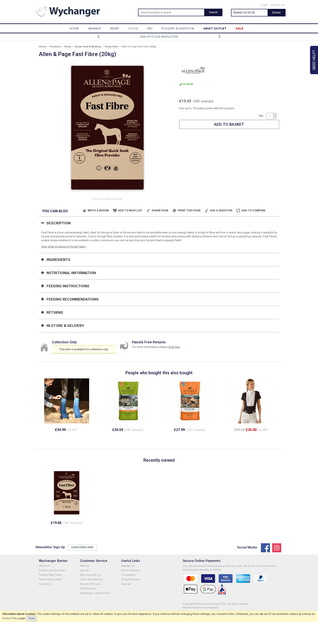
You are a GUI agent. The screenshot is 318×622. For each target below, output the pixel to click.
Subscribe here (82, 547)
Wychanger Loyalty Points (95, 593)
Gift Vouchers (88, 588)
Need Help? (314, 60)
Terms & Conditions (91, 579)
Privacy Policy (10, 618)
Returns (55, 312)
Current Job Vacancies (52, 570)
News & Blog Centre (50, 579)
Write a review (98, 210)
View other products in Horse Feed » (63, 246)
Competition (128, 574)
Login (264, 4)
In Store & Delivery (65, 325)
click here (174, 347)
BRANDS (94, 28)
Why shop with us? (90, 574)
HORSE (133, 28)
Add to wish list (130, 210)
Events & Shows (130, 570)
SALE (239, 28)
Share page (160, 210)
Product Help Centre (50, 574)
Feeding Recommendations (73, 299)
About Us (44, 565)
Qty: (261, 115)
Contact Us (277, 4)
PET (150, 28)
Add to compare (253, 210)
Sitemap (126, 583)
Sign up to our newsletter (159, 36)
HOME (74, 28)
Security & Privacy (90, 583)
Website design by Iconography (200, 607)
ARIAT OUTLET (214, 28)
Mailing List (128, 565)
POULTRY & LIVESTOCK (178, 28)
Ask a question (221, 210)
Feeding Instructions (68, 286)
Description (59, 223)
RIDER (114, 28)
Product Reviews (130, 579)
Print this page (189, 210)
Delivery (84, 570)
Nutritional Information (71, 273)
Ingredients (58, 259)
